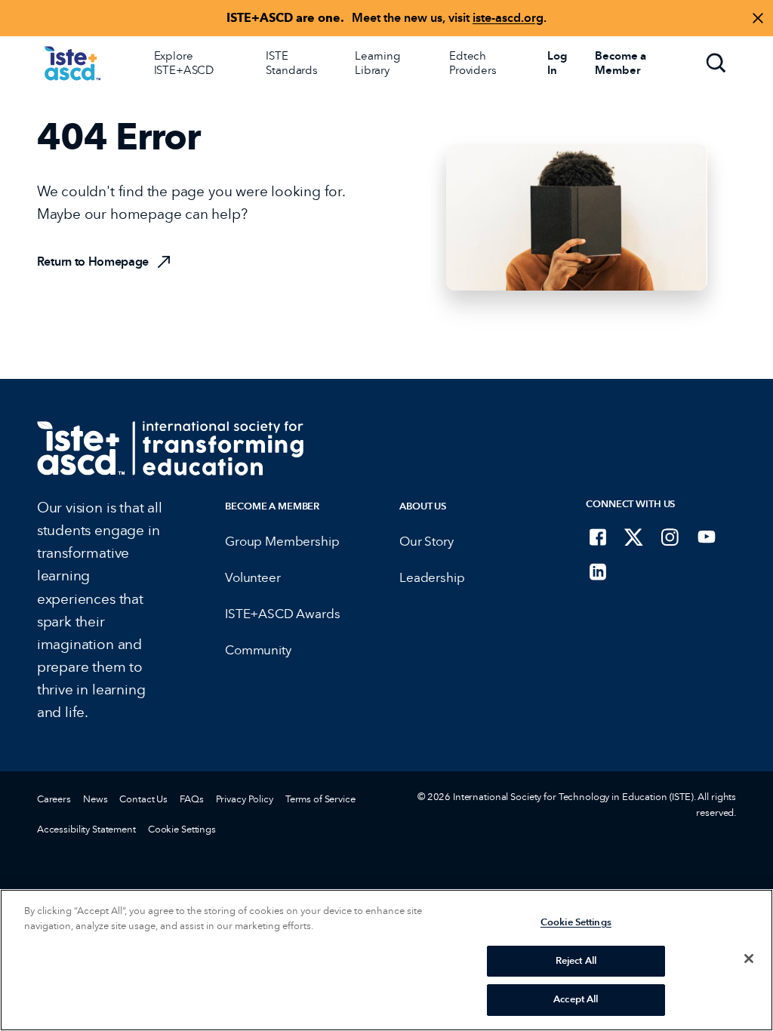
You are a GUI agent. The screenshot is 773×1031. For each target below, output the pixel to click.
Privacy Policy (244, 799)
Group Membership (282, 541)
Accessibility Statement (86, 829)
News (95, 799)
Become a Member (272, 506)
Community (258, 650)
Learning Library (377, 63)
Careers (54, 799)
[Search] (716, 63)
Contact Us (143, 799)
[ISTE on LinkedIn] (598, 571)
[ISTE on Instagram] (670, 537)
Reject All (576, 961)
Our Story (426, 541)
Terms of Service (320, 799)
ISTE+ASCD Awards (282, 614)
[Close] (748, 958)
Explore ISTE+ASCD (184, 63)
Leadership (431, 578)
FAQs (191, 799)
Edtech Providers (473, 63)
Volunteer (252, 578)
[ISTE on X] (634, 537)
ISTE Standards (292, 63)
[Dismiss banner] (758, 18)
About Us (422, 506)
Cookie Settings (182, 829)
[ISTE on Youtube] (706, 537)
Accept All (575, 999)
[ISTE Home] (72, 63)
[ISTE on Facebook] (598, 537)
